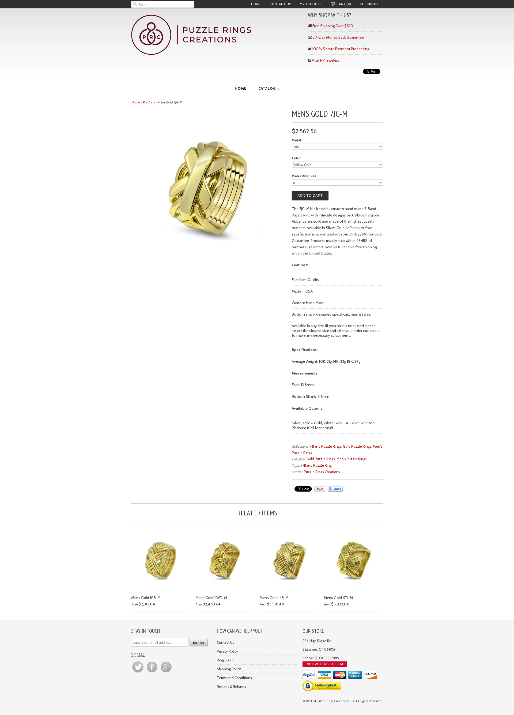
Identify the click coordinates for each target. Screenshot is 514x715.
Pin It (319, 489)
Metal (296, 140)
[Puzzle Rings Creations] (217, 35)
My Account (311, 4)
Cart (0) (344, 4)
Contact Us (280, 4)
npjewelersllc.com (325, 664)
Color (296, 158)
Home (256, 4)
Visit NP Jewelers (325, 60)
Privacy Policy (227, 651)
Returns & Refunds (231, 686)
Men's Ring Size (304, 176)
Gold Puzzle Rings (357, 446)
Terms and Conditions (234, 678)
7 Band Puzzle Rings (325, 446)
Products (149, 102)
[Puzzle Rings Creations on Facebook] (152, 672)
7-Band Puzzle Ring (316, 465)
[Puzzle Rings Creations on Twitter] (138, 672)
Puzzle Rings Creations (322, 472)
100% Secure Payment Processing (340, 48)
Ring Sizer (225, 660)
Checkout (369, 4)
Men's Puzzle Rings (352, 459)
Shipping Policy (229, 669)
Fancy (335, 489)
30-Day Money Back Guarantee (338, 37)
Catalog (268, 88)
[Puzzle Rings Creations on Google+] (166, 672)
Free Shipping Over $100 (332, 25)
